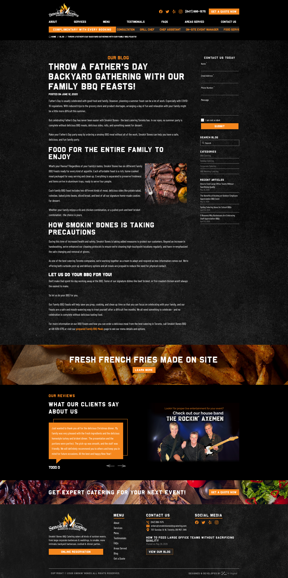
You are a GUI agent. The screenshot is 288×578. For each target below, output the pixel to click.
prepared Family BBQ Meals (89, 329)
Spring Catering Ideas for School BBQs (215, 207)
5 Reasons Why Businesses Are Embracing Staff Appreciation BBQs (217, 217)
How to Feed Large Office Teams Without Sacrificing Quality (217, 185)
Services (80, 21)
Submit (220, 126)
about (53, 21)
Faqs (165, 21)
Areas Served (194, 21)
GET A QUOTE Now (224, 11)
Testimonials (136, 21)
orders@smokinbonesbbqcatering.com (169, 525)
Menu (106, 21)
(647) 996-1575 (195, 11)
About (116, 522)
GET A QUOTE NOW (224, 492)
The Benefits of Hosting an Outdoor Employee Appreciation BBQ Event (219, 197)
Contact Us (228, 21)
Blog (116, 553)
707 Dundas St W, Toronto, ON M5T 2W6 (168, 529)
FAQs (116, 543)
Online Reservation (76, 551)
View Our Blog (160, 551)
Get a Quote (119, 558)
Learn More (144, 370)
